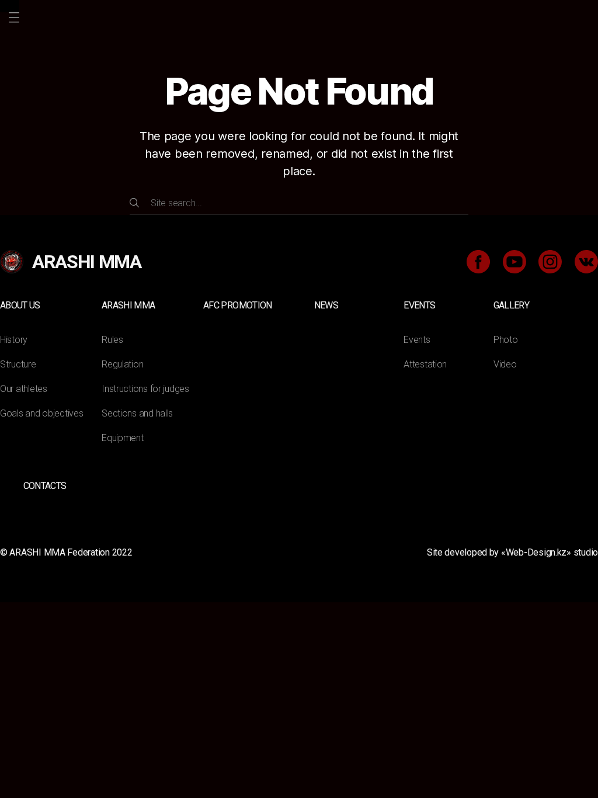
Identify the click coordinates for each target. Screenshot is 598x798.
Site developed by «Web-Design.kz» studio (512, 552)
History (13, 339)
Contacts (45, 485)
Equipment (123, 437)
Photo (505, 339)
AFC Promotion (237, 305)
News (326, 305)
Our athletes (23, 388)
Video (505, 364)
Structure (18, 364)
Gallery (511, 305)
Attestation (425, 364)
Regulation (122, 364)
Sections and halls (137, 413)
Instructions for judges (145, 388)
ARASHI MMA (128, 305)
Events (419, 305)
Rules (112, 339)
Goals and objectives (42, 413)
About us (20, 305)
